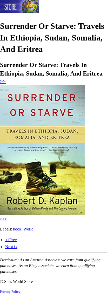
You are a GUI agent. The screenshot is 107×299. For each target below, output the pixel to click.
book (17, 229)
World (28, 229)
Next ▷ (11, 246)
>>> (3, 219)
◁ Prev (11, 239)
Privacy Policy (10, 292)
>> (3, 81)
